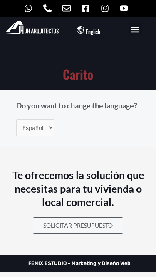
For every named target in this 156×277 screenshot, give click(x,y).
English (93, 31)
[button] (135, 29)
